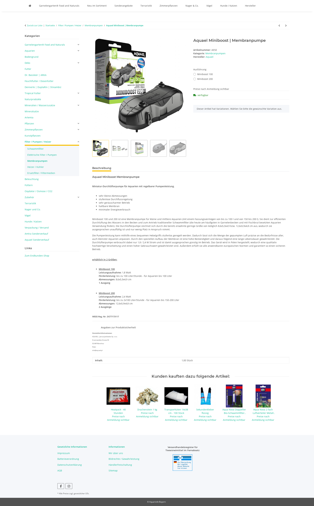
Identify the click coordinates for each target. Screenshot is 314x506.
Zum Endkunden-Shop (37, 255)
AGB (59, 470)
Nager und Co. (33, 209)
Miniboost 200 (205, 78)
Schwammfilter (35, 148)
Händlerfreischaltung (120, 464)
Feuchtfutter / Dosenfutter (39, 81)
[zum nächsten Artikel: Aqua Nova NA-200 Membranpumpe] (286, 25)
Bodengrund (31, 56)
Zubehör (29, 197)
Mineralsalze (32, 111)
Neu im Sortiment (97, 5)
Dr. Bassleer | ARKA (35, 75)
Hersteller (250, 5)
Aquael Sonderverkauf (37, 239)
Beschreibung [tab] (101, 168)
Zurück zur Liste (34, 25)
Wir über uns (116, 453)
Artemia (29, 117)
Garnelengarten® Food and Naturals (59, 5)
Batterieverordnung (68, 458)
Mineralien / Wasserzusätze (40, 105)
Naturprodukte (33, 99)
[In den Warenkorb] (94, 36)
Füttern (29, 185)
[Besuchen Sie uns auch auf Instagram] (68, 486)
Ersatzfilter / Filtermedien (41, 173)
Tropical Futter (33, 93)
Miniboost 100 (205, 74)
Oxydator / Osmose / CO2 (38, 191)
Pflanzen (29, 123)
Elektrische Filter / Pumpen (42, 154)
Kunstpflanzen (33, 135)
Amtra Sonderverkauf (36, 233)
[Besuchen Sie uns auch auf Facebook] (60, 486)
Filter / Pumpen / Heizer (38, 141)
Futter (28, 68)
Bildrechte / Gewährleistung (124, 458)
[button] (52, 45)
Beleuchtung (32, 179)
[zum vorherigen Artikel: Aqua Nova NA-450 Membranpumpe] (279, 25)
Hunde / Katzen (228, 5)
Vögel (209, 5)
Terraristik (146, 5)
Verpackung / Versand (37, 227)
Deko (27, 62)
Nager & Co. (192, 5)
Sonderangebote (123, 5)
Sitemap (113, 470)
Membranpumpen (215, 53)
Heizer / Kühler (35, 167)
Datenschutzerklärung (69, 464)
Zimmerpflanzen (169, 5)
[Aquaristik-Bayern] (30, 5)
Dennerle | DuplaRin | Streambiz (43, 87)
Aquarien (30, 50)
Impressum (63, 453)
